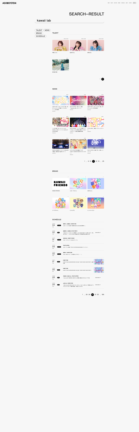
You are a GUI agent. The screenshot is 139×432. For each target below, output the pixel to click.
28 (87, 294)
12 (96, 161)
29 (89, 294)
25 (103, 161)
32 (98, 294)
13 (98, 161)
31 (95, 294)
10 (90, 161)
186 (103, 294)
